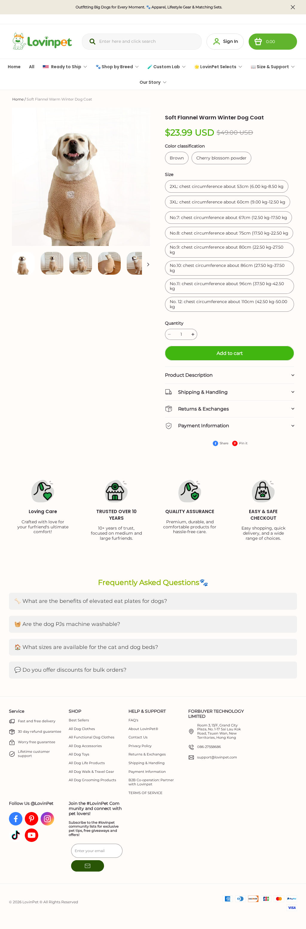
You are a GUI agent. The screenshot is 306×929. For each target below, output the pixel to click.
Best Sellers (79, 720)
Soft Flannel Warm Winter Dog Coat (59, 99)
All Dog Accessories (85, 746)
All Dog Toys (79, 754)
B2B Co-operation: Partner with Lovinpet (151, 782)
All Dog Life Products (87, 763)
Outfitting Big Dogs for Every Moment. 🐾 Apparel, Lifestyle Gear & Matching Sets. (149, 7)
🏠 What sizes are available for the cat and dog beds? (86, 647)
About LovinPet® (143, 729)
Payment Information (147, 772)
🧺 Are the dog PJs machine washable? (67, 624)
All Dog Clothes (82, 729)
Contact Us (138, 737)
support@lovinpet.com (217, 757)
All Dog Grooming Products (92, 780)
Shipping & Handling (146, 763)
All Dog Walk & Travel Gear (91, 772)
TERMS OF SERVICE (145, 793)
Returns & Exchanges (147, 754)
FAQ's (133, 720)
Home (18, 99)
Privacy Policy (140, 746)
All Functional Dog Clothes (91, 737)
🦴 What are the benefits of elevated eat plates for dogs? (90, 601)
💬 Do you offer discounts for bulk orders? (70, 670)
